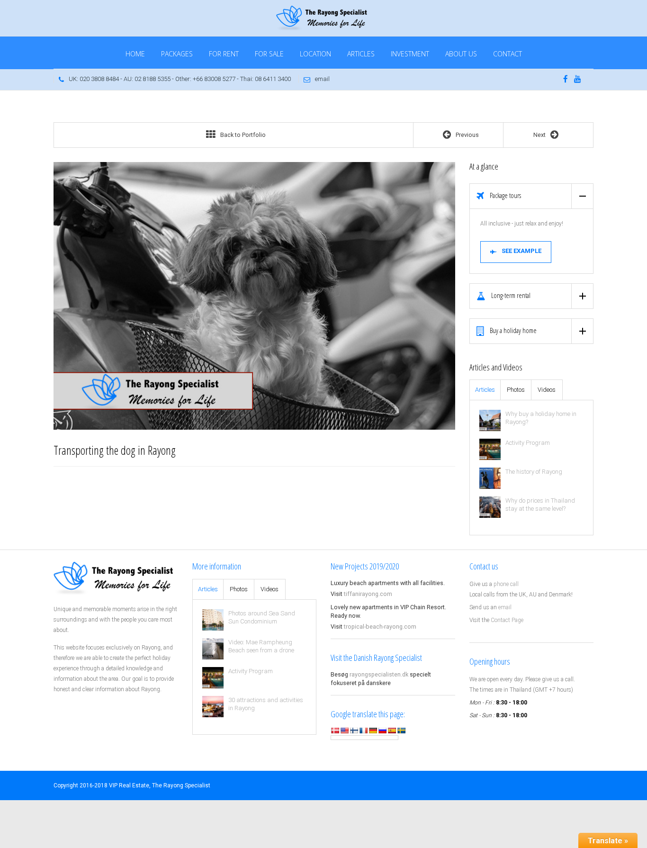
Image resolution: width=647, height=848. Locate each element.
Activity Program (527, 442)
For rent (224, 53)
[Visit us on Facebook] (565, 79)
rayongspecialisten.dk (379, 674)
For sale (269, 53)
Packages (177, 53)
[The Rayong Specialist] (323, 17)
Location (315, 53)
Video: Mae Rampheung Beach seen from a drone (261, 646)
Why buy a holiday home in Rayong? (540, 417)
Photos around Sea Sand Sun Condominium (261, 617)
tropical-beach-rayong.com (380, 626)
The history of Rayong (533, 471)
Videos (547, 389)
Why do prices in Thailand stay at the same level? (540, 504)
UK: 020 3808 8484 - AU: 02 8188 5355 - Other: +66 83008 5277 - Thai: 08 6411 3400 (180, 78)
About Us (461, 53)
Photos (516, 389)
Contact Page (507, 620)
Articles (361, 53)
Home (135, 53)
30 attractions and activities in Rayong (265, 704)
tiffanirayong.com (368, 593)
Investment (410, 53)
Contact (507, 53)
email (322, 78)
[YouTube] (577, 79)
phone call (506, 584)
